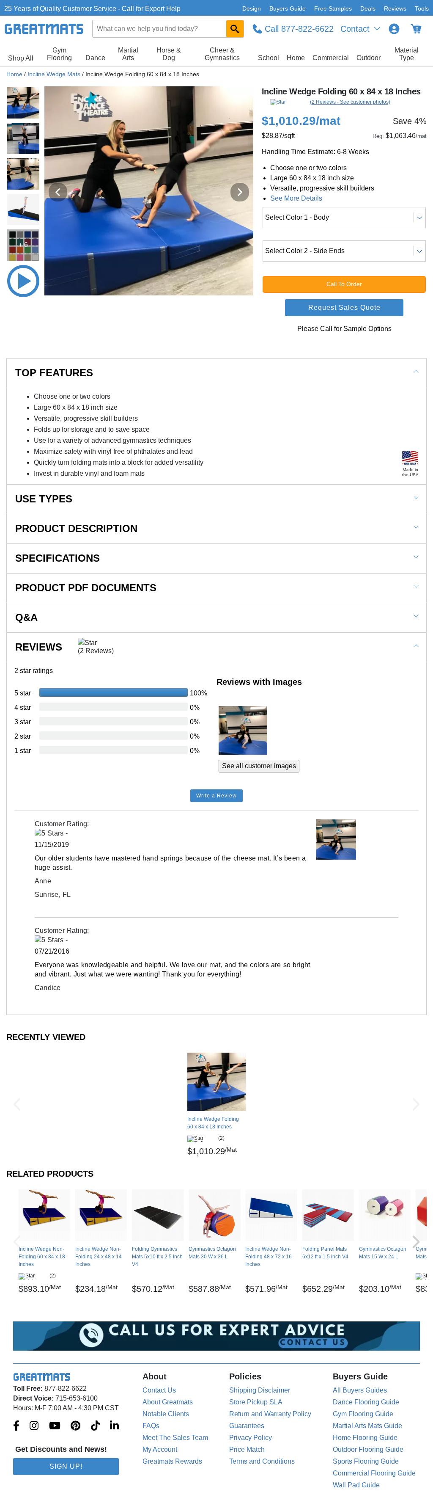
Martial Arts (128, 54)
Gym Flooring (59, 54)
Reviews (395, 8)
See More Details (296, 198)
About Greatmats (168, 1402)
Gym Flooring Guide (363, 1414)
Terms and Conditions (262, 1461)
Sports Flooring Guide (366, 1461)
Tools (422, 8)
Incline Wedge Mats (53, 74)
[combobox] (168, 29)
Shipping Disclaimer (259, 1390)
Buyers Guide (287, 8)
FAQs (151, 1425)
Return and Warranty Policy (270, 1414)
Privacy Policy (250, 1437)
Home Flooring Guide (365, 1437)
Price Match (247, 1449)
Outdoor (368, 57)
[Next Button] (416, 1104)
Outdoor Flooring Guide (368, 1449)
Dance (95, 57)
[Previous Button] (17, 1104)
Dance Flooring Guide (366, 1402)
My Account (160, 1449)
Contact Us (159, 1390)
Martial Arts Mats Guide (367, 1425)
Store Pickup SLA (255, 1402)
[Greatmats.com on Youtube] (54, 1426)
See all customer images (259, 765)
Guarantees (246, 1425)
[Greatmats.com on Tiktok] (95, 1426)
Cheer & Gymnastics (222, 54)
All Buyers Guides (360, 1390)
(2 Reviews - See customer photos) (350, 102)
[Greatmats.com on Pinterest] (75, 1426)
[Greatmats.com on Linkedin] (114, 1426)
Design (251, 8)
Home (296, 57)
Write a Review (216, 796)
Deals (367, 8)
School (268, 57)
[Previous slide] (58, 192)
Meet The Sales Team (175, 1437)
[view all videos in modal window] (23, 281)
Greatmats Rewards (172, 1461)
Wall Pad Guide (356, 1485)
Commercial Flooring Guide (374, 1473)
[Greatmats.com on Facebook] (16, 1426)
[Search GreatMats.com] (235, 28)
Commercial (330, 57)
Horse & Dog (168, 54)
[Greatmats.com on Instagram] (34, 1426)
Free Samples (333, 8)
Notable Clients (166, 1414)
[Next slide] (239, 192)
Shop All (20, 58)
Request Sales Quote (344, 307)
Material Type (407, 54)
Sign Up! (65, 1466)
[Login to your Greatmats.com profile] (394, 29)
